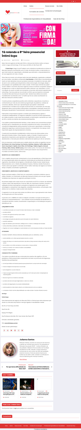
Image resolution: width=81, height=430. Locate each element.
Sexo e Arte (61, 147)
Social (59, 151)
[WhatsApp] (18, 330)
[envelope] (11, 330)
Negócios (60, 137)
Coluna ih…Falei (62, 114)
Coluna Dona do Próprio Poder (65, 107)
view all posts (23, 359)
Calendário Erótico (63, 101)
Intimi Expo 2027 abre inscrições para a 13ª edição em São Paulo (9, 393)
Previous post (22, 364)
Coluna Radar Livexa (63, 119)
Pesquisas (60, 140)
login (15, 408)
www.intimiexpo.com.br (11, 323)
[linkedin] (7, 330)
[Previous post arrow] (2, 367)
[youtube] (73, 1)
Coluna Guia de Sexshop (64, 111)
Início (25, 6)
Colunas (60, 122)
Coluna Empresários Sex (64, 109)
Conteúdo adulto (62, 124)
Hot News (60, 130)
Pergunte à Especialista (64, 138)
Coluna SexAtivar (62, 121)
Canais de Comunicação (53, 11)
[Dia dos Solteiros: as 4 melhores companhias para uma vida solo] (27, 384)
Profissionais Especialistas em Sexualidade (37, 19)
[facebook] (4, 330)
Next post (30, 364)
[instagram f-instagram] (75, 1)
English (60, 127)
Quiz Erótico (61, 142)
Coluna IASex (61, 112)
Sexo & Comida (62, 145)
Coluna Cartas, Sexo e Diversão (66, 103)
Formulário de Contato (36, 12)
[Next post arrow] (51, 367)
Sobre (31, 6)
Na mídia (60, 6)
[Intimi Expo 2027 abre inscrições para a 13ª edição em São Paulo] (10, 384)
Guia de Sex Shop (58, 19)
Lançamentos (61, 132)
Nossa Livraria (49, 6)
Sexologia (60, 150)
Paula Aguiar (7, 391)
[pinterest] (15, 330)
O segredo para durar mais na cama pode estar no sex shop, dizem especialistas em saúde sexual (43, 393)
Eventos (60, 129)
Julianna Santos (6, 60)
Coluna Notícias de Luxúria (64, 117)
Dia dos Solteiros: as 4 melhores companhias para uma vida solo (26, 393)
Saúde (59, 143)
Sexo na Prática (62, 148)
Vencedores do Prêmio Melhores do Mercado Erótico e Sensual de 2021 (38, 368)
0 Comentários (26, 60)
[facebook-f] (71, 1)
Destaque (60, 125)
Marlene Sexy (61, 133)
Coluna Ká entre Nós (63, 116)
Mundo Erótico (62, 135)
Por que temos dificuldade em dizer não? (16, 368)
